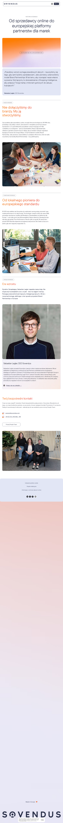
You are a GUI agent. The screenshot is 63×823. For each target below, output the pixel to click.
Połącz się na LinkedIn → (14, 385)
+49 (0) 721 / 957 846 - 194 (13, 417)
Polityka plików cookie (31, 821)
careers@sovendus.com (12, 413)
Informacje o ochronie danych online (31, 490)
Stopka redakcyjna (31, 486)
